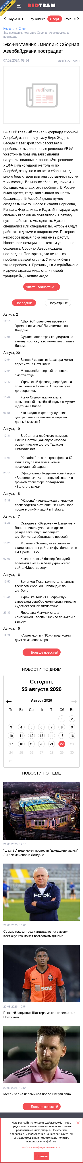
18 (21, 744)
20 (41, 744)
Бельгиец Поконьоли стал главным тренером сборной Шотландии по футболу (44, 585)
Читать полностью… (41, 286)
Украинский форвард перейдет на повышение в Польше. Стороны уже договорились (43, 386)
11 (21, 735)
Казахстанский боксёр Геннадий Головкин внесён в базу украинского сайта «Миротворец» (42, 563)
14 (51, 735)
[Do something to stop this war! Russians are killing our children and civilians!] (8, 8)
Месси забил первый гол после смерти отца (41, 372)
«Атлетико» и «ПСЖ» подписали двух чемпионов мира (43, 637)
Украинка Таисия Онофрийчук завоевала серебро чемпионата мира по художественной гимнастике (45, 601)
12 (31, 735)
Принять (41, 1156)
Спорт (54, 18)
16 (72, 735)
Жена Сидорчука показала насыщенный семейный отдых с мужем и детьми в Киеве (45, 401)
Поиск (77, 5)
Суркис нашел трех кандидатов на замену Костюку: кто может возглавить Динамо (44, 341)
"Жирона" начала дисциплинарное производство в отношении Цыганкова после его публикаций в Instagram (44, 504)
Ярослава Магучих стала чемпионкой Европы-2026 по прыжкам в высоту (45, 616)
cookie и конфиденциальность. (41, 1147)
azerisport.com (69, 60)
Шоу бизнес (36, 18)
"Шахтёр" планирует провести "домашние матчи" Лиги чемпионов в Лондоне (42, 325)
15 (62, 735)
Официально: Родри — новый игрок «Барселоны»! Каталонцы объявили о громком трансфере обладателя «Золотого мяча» (45, 480)
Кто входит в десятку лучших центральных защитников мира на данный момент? (41, 417)
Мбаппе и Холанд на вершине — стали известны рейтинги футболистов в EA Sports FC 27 (46, 547)
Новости (8, 28)
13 (41, 735)
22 (62, 744)
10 (11, 735)
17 (11, 744)
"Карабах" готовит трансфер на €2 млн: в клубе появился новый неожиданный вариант (43, 462)
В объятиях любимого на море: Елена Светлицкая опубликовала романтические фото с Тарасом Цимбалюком (41, 442)
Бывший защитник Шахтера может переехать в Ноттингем (44, 361)
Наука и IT (15, 18)
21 (51, 744)
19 (31, 744)
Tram (41, 5)
